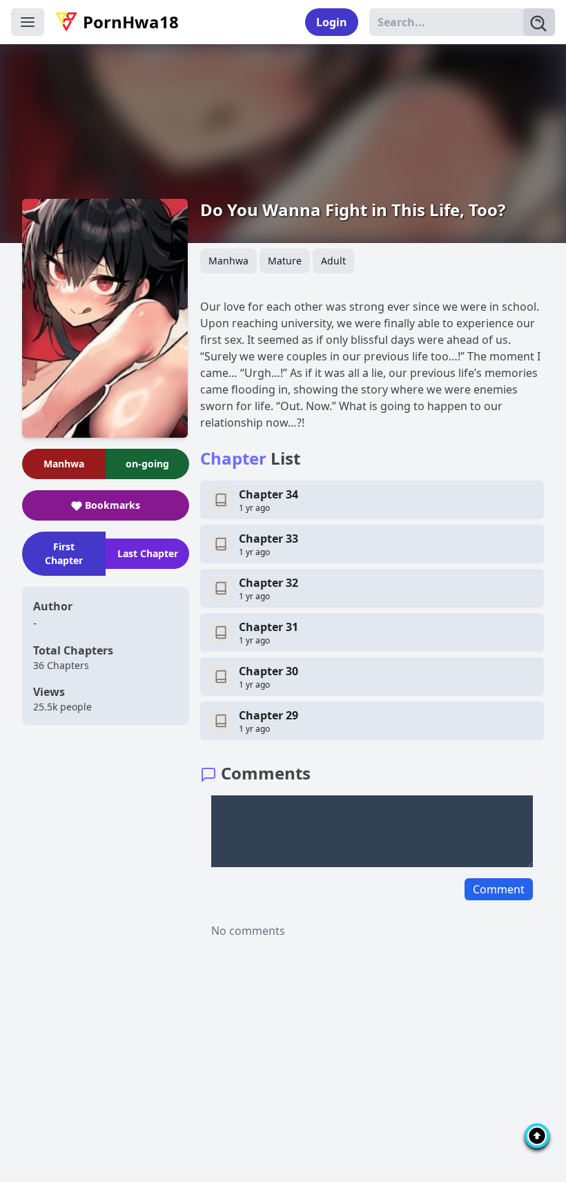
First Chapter (64, 553)
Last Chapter (147, 553)
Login (331, 22)
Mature (285, 260)
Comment (499, 889)
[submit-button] (539, 22)
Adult (333, 260)
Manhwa (228, 260)
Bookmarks (112, 505)
